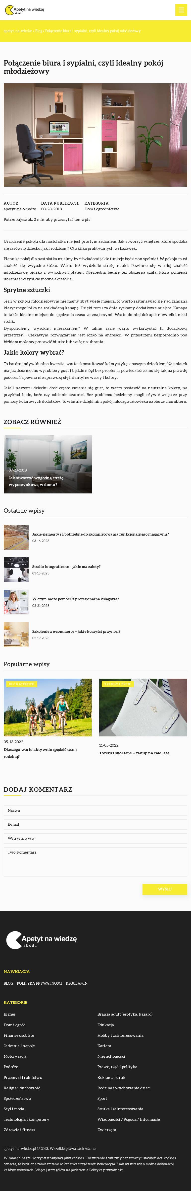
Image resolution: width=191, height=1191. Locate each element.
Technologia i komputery (26, 1119)
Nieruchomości (111, 1056)
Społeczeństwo (17, 1099)
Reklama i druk (111, 1078)
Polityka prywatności (39, 983)
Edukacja (105, 1025)
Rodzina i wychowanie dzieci (124, 1088)
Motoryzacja (15, 1056)
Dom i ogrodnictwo (102, 209)
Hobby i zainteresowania (120, 1035)
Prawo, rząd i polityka (117, 1067)
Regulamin (77, 983)
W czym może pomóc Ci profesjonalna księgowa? (75, 599)
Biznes (10, 1014)
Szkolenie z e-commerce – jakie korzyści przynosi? (76, 632)
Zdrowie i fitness (19, 1130)
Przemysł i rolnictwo (23, 1078)
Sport (102, 1099)
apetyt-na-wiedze (20, 209)
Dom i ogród (15, 1025)
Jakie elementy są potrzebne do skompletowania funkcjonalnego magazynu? (100, 534)
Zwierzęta (106, 1130)
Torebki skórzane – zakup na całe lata (134, 753)
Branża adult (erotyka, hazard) (125, 1014)
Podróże (11, 1067)
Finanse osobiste (19, 1035)
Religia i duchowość (22, 1088)
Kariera (104, 1046)
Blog (8, 983)
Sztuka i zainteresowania (120, 1109)
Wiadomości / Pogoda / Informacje (128, 1119)
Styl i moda (14, 1109)
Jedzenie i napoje (19, 1046)
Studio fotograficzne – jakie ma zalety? (66, 567)
